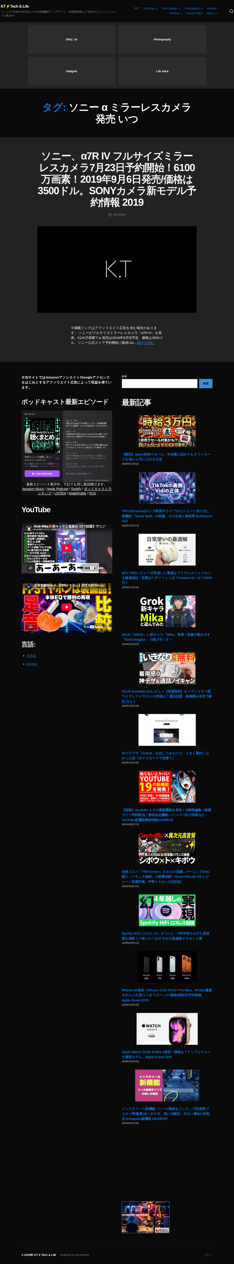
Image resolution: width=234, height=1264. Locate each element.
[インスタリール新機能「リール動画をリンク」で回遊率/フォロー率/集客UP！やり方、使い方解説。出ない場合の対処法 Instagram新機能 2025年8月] (167, 1085)
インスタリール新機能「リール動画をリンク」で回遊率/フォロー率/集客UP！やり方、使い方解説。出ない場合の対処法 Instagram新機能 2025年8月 (166, 1113)
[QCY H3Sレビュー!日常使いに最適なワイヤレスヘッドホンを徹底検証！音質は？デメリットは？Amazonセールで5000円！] (167, 550)
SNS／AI (71, 39)
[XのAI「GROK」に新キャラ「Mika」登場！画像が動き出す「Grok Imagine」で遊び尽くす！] (167, 611)
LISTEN (60, 493)
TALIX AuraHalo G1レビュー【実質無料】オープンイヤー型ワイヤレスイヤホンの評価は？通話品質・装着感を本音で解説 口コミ (167, 696)
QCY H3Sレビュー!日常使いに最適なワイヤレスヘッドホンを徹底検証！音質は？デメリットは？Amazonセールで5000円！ (167, 578)
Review (174, 13)
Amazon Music (33, 488)
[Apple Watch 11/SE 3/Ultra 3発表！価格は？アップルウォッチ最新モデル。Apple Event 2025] (167, 1029)
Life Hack (162, 71)
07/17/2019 (119, 214)
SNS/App (149, 8)
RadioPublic (77, 493)
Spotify (76, 488)
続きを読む (145, 342)
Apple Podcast (57, 488)
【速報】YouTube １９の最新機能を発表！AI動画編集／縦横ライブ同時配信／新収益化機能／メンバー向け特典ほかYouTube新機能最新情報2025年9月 (166, 815)
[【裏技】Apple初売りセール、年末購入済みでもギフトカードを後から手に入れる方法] (167, 431)
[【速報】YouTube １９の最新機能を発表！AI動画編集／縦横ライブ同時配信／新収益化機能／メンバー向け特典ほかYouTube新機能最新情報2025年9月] (167, 787)
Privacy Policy (194, 13)
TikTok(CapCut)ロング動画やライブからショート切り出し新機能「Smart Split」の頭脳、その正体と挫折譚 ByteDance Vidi (167, 516)
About (210, 13)
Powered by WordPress (74, 1255)
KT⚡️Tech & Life (15, 6)
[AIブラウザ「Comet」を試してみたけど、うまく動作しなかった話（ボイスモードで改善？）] (167, 730)
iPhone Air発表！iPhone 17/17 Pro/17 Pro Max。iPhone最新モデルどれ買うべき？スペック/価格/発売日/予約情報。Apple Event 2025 (167, 995)
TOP (136, 8)
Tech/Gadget (169, 8)
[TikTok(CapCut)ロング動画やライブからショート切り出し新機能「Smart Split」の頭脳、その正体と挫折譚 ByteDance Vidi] (167, 488)
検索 (124, 376)
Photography (192, 8)
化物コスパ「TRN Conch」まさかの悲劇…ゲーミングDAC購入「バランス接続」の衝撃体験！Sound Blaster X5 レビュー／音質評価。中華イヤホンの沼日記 (166, 876)
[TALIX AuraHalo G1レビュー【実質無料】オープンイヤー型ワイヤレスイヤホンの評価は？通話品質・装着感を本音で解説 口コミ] (167, 668)
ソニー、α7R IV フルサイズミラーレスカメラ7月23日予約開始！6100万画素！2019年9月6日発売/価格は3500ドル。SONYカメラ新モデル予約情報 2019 (117, 179)
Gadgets (71, 71)
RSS (92, 493)
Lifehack (212, 8)
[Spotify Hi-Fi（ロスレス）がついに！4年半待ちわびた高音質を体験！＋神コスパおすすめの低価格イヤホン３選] (167, 910)
